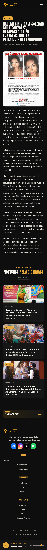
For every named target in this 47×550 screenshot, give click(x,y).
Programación (23, 465)
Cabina (23, 509)
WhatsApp (23, 505)
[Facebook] (13, 446)
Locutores (23, 469)
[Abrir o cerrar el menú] (41, 4)
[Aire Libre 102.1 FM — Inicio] (10, 4)
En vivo (6, 460)
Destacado (23, 487)
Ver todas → (23, 278)
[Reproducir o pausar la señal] (6, 545)
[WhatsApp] (33, 446)
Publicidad (23, 514)
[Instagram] (20, 446)
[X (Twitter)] (26, 446)
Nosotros (23, 491)
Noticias (23, 483)
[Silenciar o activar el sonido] (31, 545)
